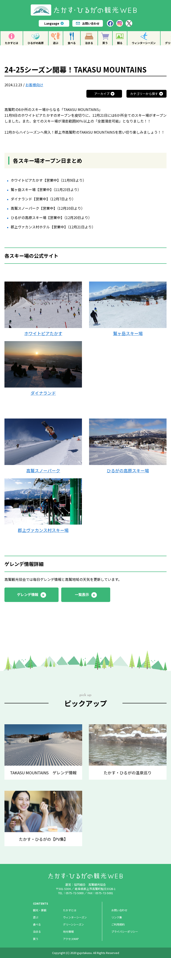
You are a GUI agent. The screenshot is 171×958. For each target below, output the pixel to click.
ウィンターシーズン (144, 43)
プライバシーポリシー (124, 931)
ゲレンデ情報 (27, 594)
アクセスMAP (71, 939)
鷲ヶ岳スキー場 (128, 333)
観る (119, 43)
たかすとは (11, 43)
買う (105, 43)
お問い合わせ (91, 23)
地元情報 (68, 931)
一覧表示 (82, 594)
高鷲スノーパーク (43, 470)
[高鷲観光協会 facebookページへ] (110, 23)
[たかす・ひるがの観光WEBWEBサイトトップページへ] (85, 6)
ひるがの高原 (36, 43)
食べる (72, 43)
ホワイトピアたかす (43, 333)
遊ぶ (55, 43)
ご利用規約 (118, 924)
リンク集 (116, 917)
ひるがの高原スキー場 (128, 470)
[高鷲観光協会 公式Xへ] (129, 23)
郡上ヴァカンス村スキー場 (43, 530)
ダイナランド (43, 393)
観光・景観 (39, 910)
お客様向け (34, 84)
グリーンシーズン (73, 924)
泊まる (89, 43)
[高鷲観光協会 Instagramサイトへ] (119, 23)
